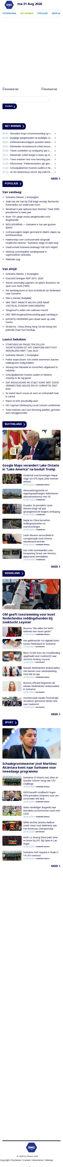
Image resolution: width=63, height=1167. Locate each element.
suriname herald (43, 485)
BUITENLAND (13, 424)
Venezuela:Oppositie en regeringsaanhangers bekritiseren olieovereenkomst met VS (40, 494)
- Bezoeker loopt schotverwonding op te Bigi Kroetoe (27, 133)
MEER (54, 13)
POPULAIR (42, 13)
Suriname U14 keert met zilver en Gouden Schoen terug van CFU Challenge (40, 781)
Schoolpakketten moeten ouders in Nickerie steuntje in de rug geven (29, 377)
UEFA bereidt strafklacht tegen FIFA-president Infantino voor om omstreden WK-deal (41, 796)
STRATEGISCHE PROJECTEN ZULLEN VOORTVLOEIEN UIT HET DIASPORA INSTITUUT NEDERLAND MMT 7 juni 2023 (31, 348)
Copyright (5, 1160)
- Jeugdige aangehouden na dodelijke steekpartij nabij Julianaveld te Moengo (27, 138)
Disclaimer (16, 1160)
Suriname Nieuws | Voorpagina (22, 197)
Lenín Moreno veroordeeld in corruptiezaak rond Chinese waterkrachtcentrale (38, 539)
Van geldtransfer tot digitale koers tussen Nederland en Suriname (41, 642)
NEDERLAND (12, 573)
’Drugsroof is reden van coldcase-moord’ (27, 310)
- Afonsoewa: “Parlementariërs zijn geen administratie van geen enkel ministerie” (27, 164)
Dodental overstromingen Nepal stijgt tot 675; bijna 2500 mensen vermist (40, 479)
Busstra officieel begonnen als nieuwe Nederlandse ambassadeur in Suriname (41, 686)
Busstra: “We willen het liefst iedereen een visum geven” (38, 630)
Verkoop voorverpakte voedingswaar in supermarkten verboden (26, 254)
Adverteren (37, 1160)
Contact (26, 1160)
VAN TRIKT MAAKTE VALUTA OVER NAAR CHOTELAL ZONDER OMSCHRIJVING (27, 304)
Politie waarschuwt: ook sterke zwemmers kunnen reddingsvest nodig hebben (32, 361)
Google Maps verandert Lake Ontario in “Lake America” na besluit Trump (30, 468)
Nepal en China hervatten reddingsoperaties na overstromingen (36, 524)
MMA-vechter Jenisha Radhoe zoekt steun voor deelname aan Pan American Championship (40, 826)
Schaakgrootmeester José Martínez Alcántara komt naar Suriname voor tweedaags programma (29, 768)
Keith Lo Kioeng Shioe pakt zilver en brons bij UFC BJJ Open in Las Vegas (40, 840)
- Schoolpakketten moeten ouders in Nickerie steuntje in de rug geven (27, 168)
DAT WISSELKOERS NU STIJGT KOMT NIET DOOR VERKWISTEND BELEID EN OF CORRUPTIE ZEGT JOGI (32, 386)
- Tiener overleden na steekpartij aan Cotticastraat (27, 151)
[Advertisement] (31, 1004)
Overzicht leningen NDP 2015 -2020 (24, 278)
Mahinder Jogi (13, 259)
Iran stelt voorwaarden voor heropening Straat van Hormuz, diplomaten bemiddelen (39, 554)
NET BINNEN (26, 13)
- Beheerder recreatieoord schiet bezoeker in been (27, 146)
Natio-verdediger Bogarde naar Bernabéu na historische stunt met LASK (41, 811)
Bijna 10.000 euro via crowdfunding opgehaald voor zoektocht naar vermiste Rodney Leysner (41, 656)
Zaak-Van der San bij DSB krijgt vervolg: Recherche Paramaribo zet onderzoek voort (32, 203)
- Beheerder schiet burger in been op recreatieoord (27, 155)
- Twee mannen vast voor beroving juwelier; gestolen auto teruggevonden (27, 159)
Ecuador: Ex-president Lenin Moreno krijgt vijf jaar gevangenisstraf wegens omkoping (41, 508)
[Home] (9, 5)
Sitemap (49, 1160)
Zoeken (10, 106)
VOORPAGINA (9, 13)
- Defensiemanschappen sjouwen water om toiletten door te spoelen (27, 142)
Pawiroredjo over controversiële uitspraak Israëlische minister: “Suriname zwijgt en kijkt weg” (32, 242)
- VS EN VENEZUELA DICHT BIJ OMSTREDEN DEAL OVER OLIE (27, 172)
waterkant (40, 647)
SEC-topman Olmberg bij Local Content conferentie (33, 405)
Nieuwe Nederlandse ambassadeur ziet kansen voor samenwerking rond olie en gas (41, 671)
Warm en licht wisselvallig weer (22, 401)
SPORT (9, 722)
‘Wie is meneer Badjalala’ (19, 298)
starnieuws (40, 500)
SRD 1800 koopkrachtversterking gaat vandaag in (32, 314)
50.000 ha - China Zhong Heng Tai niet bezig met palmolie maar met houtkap (31, 329)
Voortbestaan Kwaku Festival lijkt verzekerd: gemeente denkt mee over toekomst (40, 701)
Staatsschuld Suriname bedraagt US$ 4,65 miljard (32, 247)
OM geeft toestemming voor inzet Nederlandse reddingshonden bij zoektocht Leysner (28, 619)
